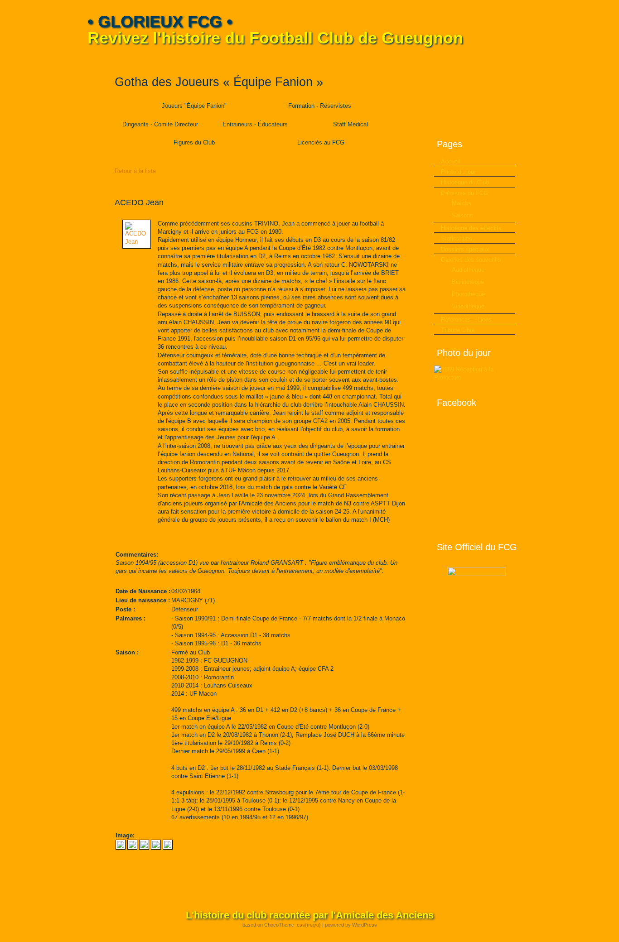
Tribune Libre (458, 330)
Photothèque (468, 294)
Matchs (461, 203)
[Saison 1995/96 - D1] (156, 847)
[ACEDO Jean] (137, 241)
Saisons (462, 215)
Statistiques (456, 238)
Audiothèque (468, 269)
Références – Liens (466, 319)
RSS (525, 59)
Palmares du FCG (464, 193)
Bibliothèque (468, 282)
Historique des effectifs (471, 228)
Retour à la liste (135, 171)
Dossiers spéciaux (465, 249)
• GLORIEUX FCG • (159, 21)
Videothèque (468, 306)
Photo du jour (458, 171)
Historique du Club (465, 182)
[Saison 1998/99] (144, 847)
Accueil (450, 161)
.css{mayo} (308, 925)
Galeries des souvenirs (471, 259)
